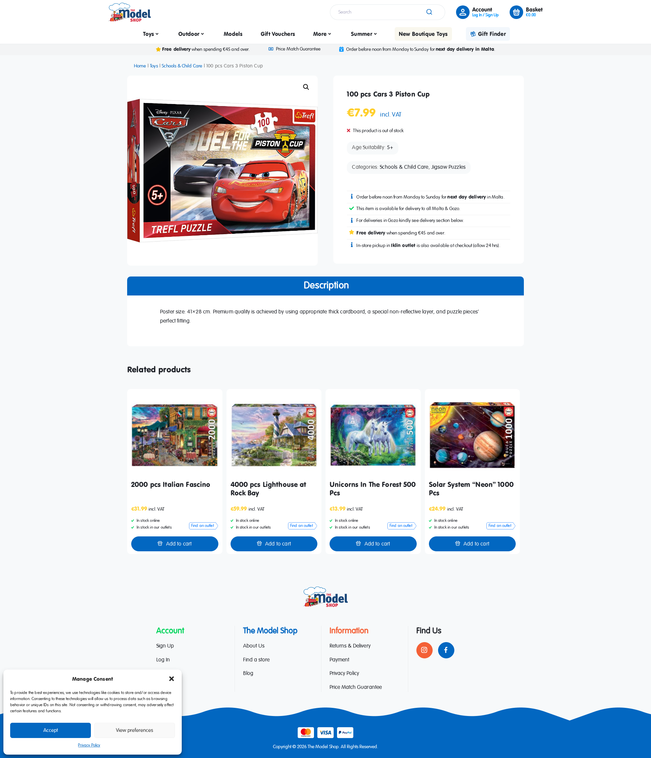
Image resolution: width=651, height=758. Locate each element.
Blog (248, 673)
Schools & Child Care (182, 66)
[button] (171, 678)
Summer (361, 33)
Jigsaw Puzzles (448, 167)
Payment (339, 660)
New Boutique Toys (423, 33)
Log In (163, 660)
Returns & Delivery (350, 646)
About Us (253, 646)
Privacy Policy (89, 745)
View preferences (134, 730)
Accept (50, 730)
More (320, 33)
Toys (148, 33)
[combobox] (387, 12)
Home (140, 66)
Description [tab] (326, 285)
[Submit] (429, 12)
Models (233, 33)
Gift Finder (492, 33)
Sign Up (165, 646)
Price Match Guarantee (298, 49)
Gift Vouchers (278, 33)
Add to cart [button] (179, 544)
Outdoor (188, 33)
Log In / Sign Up (485, 15)
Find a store (256, 660)
